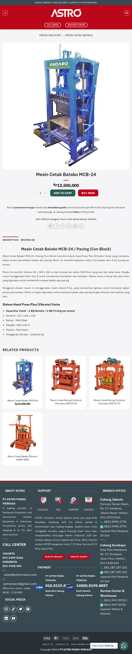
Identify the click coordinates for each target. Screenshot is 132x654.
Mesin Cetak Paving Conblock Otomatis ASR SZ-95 (66, 402)
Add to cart (63, 193)
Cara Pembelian (80, 644)
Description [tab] (10, 239)
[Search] (126, 13)
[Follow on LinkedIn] (6, 618)
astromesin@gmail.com (20, 584)
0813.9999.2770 (115, 522)
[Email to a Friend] (69, 226)
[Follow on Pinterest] (28, 609)
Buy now (88, 193)
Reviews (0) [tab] (28, 239)
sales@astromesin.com (20, 575)
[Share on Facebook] (56, 226)
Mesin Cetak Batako (79, 35)
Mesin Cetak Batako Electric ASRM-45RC (22, 458)
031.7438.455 (12, 566)
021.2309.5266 (13, 557)
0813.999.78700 (115, 600)
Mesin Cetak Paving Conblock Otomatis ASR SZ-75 (109, 402)
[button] (5, 13)
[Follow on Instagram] (6, 609)
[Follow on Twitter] (20, 609)
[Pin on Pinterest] (75, 226)
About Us (47, 644)
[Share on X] (63, 226)
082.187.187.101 (115, 567)
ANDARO (92, 219)
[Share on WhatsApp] (50, 226)
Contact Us (62, 644)
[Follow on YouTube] (13, 618)
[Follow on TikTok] (13, 609)
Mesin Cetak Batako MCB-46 (22, 400)
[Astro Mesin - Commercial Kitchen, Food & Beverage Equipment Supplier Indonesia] (66, 12)
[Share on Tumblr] (81, 226)
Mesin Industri (50, 35)
